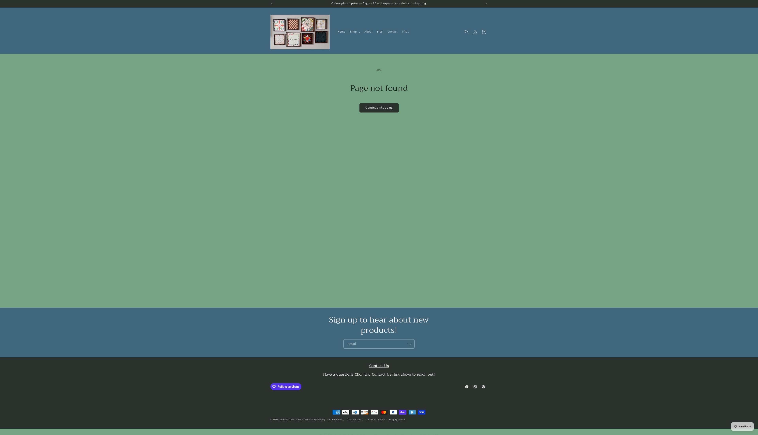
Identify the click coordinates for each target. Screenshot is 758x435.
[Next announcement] (486, 4)
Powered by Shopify (315, 419)
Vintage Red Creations (291, 419)
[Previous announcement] (271, 4)
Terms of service (376, 419)
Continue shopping (379, 107)
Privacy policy (355, 419)
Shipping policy (397, 419)
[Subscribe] (410, 344)
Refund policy (336, 419)
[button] (355, 32)
